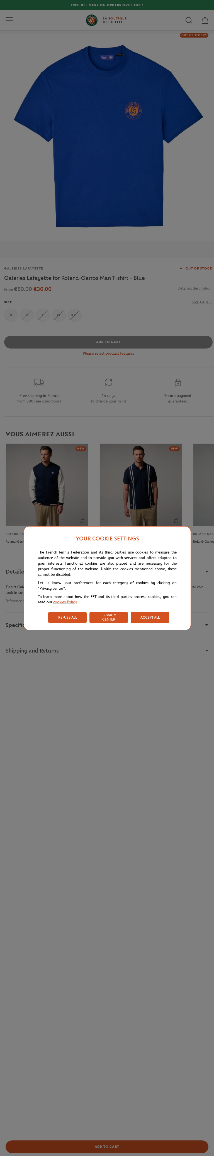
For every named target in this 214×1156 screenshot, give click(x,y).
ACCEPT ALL (150, 617)
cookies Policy (65, 602)
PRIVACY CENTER (108, 617)
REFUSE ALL (67, 617)
